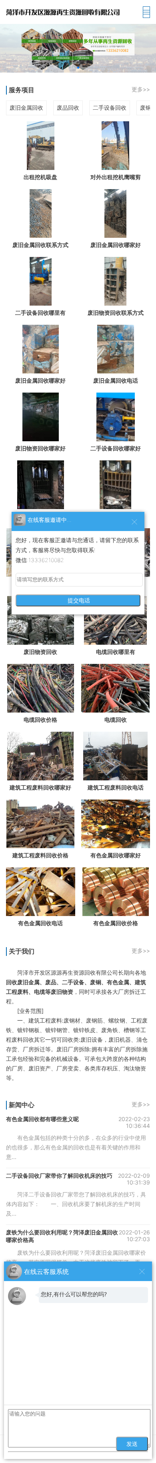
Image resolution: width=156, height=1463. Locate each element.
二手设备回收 (109, 107)
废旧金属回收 (26, 107)
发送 (132, 1444)
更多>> (141, 89)
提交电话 (78, 600)
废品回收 (68, 107)
